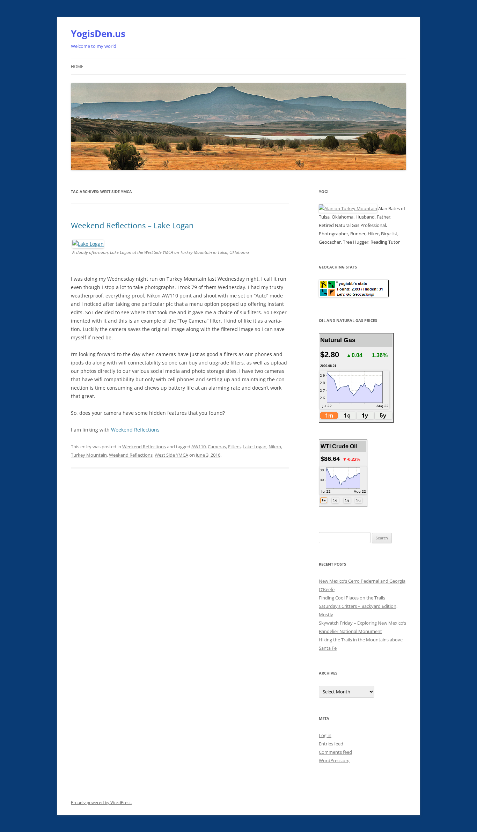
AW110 (198, 446)
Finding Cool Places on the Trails (352, 598)
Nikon (275, 446)
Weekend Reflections (135, 429)
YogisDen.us (98, 33)
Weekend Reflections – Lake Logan (132, 225)
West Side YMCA (171, 455)
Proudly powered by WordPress (101, 802)
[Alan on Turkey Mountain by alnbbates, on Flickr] (348, 208)
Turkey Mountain (89, 455)
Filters (234, 446)
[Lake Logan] (88, 244)
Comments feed (335, 752)
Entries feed (331, 744)
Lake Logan (254, 446)
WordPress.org (334, 760)
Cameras (217, 446)
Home (77, 66)
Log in (325, 735)
